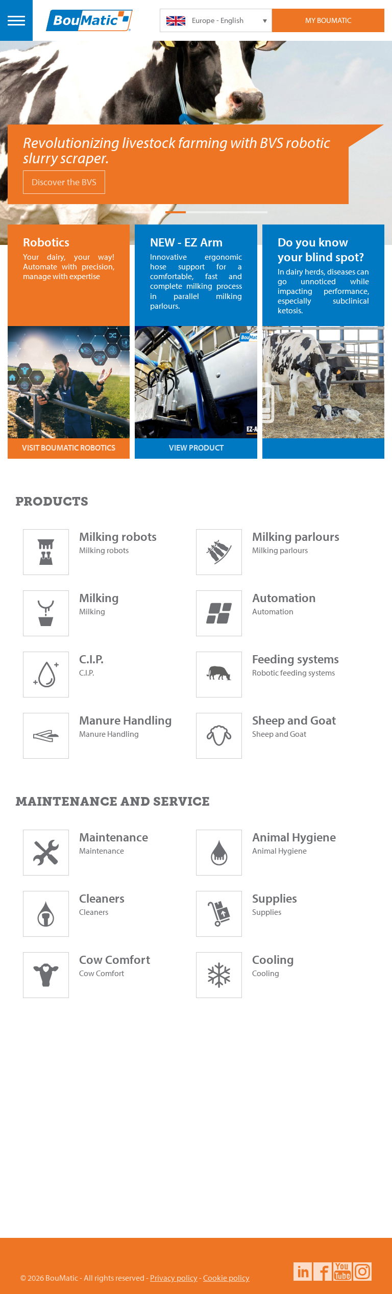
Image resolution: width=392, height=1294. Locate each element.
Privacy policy (174, 1278)
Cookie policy (226, 1278)
